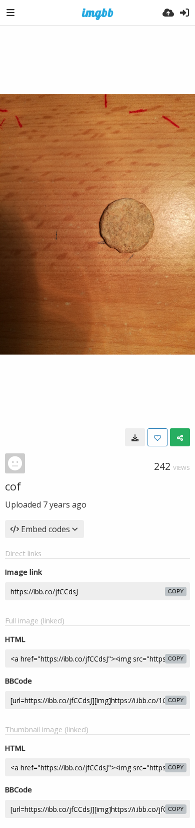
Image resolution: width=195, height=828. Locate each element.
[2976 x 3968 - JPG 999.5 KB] (135, 437)
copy (176, 591)
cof (13, 485)
